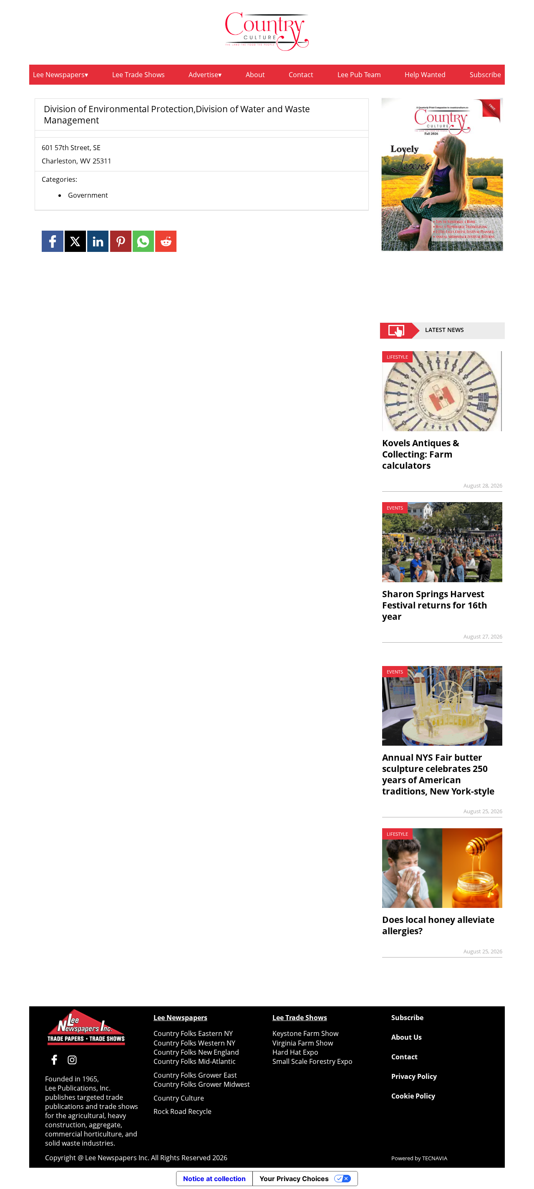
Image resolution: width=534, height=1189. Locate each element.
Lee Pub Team (359, 74)
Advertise (203, 74)
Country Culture (179, 1098)
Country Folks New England (196, 1052)
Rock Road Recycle (183, 1111)
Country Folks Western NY (194, 1043)
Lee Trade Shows (138, 74)
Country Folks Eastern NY (193, 1033)
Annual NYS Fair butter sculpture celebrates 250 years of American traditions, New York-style (438, 774)
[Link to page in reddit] (165, 241)
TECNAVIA (434, 1158)
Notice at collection (214, 1178)
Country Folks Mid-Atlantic (195, 1061)
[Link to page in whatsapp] (143, 241)
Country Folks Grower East (195, 1075)
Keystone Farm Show (305, 1033)
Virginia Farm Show (302, 1043)
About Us (406, 1037)
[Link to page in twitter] (75, 241)
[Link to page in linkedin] (97, 241)
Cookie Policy (413, 1096)
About (255, 74)
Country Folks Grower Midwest (202, 1084)
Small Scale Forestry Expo (312, 1061)
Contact (301, 74)
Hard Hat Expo (295, 1052)
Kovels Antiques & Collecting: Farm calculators (420, 454)
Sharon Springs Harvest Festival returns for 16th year (434, 605)
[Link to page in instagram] (72, 1059)
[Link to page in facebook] (52, 241)
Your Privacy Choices (294, 1178)
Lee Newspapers (59, 74)
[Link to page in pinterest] (120, 241)
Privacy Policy (414, 1076)
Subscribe (485, 74)
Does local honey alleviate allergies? (438, 925)
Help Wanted (425, 74)
